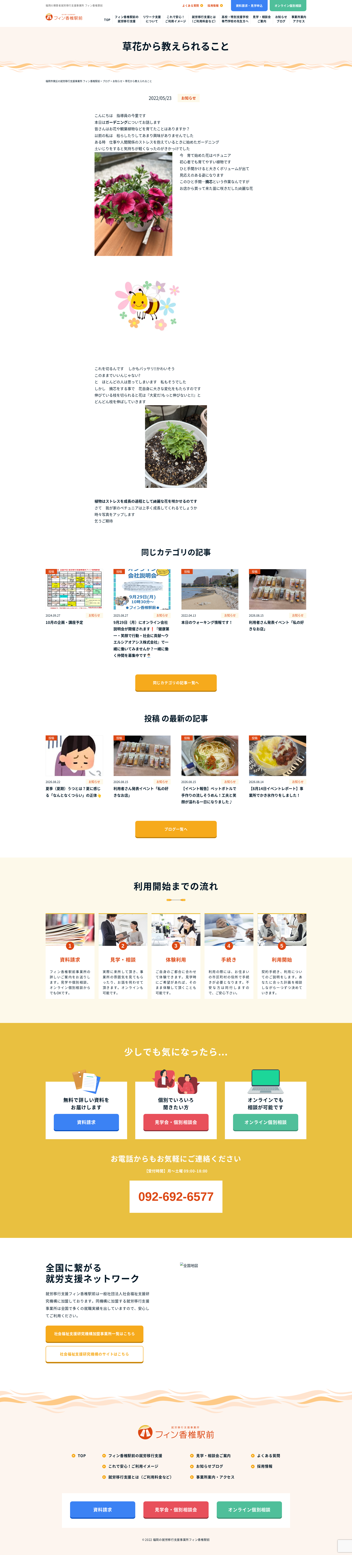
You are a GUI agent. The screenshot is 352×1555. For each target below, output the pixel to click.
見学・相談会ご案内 (262, 19)
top (107, 20)
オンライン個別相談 (288, 5)
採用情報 (265, 1466)
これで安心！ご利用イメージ (175, 19)
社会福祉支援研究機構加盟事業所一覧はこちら (94, 1333)
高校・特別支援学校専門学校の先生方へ (235, 19)
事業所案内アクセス (299, 19)
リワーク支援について (152, 19)
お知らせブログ (281, 19)
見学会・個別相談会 (176, 1122)
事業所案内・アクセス (215, 1477)
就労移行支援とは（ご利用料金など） (203, 19)
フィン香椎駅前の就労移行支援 (127, 19)
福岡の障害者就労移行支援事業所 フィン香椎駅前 (74, 5)
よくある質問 (268, 1455)
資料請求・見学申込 (249, 5)
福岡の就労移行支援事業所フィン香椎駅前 (181, 1539)
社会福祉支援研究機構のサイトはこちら (94, 1354)
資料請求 (86, 1122)
